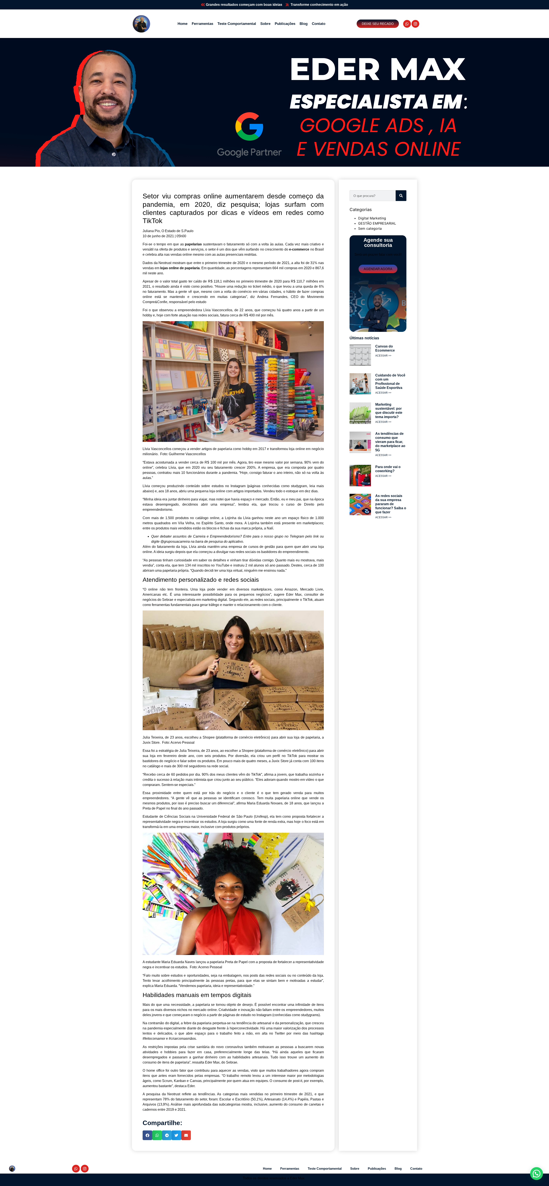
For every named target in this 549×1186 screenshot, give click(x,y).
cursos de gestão (261, 546)
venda (298, 793)
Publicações (285, 24)
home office (155, 1070)
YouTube (222, 565)
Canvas (196, 1081)
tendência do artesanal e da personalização (270, 1023)
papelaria (192, 268)
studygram (299, 486)
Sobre (265, 24)
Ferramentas (202, 24)
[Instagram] (415, 24)
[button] (147, 1135)
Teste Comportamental (236, 24)
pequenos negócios (254, 594)
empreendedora (190, 310)
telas (265, 1052)
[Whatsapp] (407, 24)
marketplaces (313, 523)
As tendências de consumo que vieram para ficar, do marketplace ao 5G (390, 442)
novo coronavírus (229, 1047)
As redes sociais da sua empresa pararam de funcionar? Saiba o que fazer (390, 504)
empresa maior (187, 827)
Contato (318, 24)
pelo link (312, 536)
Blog (304, 24)
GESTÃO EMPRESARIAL (377, 223)
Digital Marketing (372, 218)
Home (182, 24)
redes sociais (265, 599)
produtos (182, 518)
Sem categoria (370, 228)
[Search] (401, 195)
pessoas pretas (223, 980)
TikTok (292, 756)
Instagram (238, 486)
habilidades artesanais (250, 1057)
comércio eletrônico (292, 750)
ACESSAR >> (383, 355)
